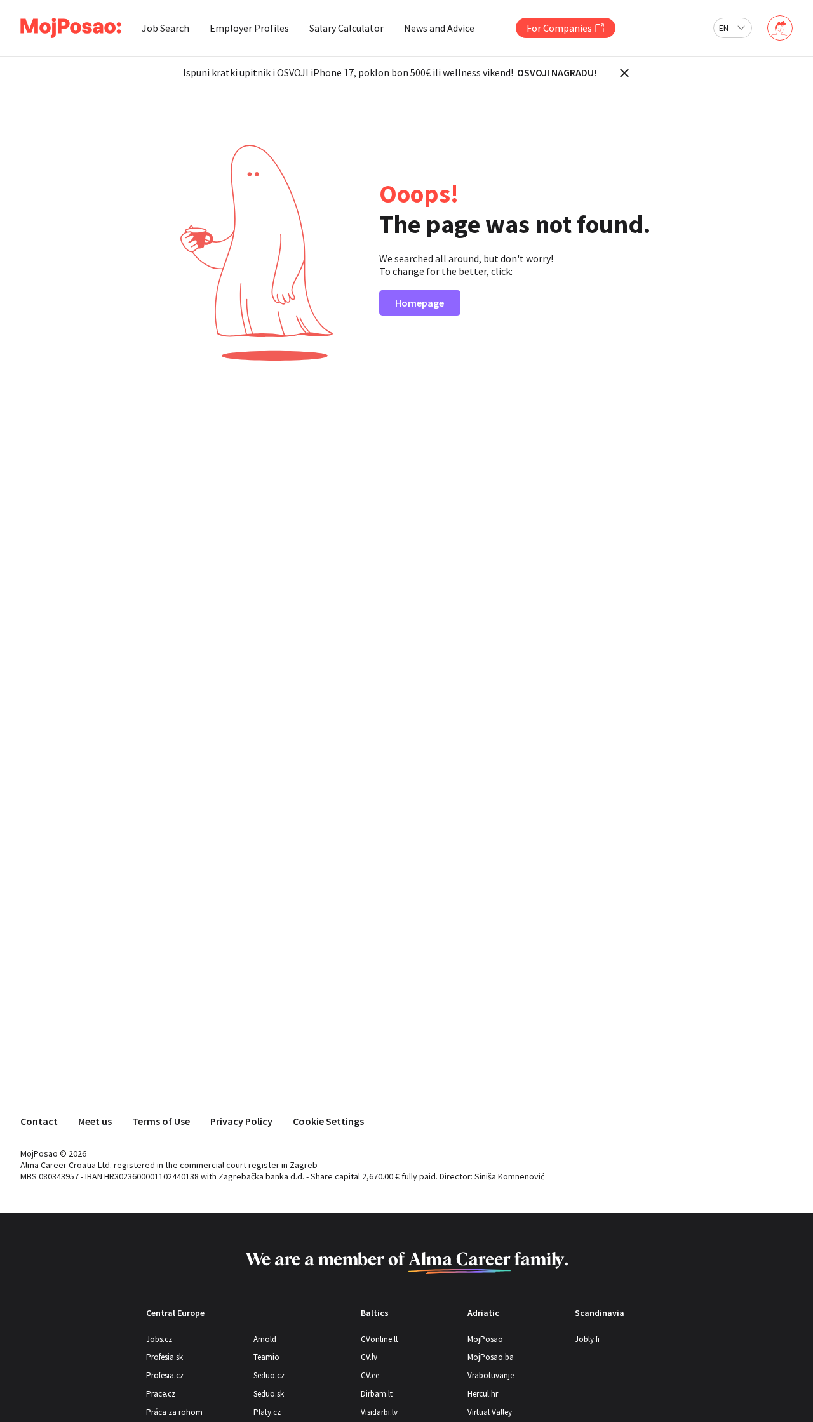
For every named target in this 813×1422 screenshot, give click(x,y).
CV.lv (369, 1357)
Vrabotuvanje (490, 1375)
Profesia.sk (164, 1357)
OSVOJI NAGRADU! (556, 72)
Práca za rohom (174, 1412)
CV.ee (370, 1375)
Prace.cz (160, 1393)
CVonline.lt (379, 1339)
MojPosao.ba (490, 1357)
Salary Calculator (346, 28)
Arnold (264, 1339)
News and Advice (439, 28)
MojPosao (485, 1339)
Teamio (266, 1357)
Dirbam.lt (377, 1393)
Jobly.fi (587, 1339)
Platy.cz (267, 1412)
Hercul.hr (482, 1393)
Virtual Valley (489, 1412)
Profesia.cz (165, 1375)
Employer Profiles (249, 28)
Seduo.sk (268, 1393)
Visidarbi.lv (379, 1412)
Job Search (165, 28)
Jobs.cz (159, 1339)
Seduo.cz (269, 1375)
